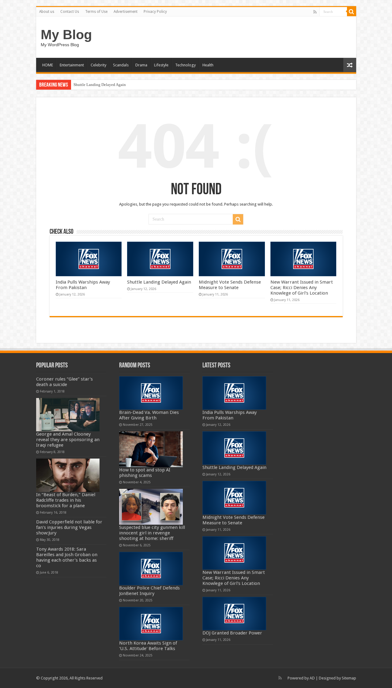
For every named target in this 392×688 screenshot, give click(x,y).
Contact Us (69, 11)
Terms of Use (96, 11)
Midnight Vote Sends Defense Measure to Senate (230, 284)
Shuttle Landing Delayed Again (100, 84)
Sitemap (349, 678)
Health (207, 65)
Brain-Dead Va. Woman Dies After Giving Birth (149, 415)
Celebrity (98, 65)
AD (312, 678)
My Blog (66, 34)
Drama (141, 65)
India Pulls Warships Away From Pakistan (83, 284)
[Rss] (315, 12)
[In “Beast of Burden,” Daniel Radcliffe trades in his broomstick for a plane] (68, 475)
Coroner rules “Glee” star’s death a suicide (64, 381)
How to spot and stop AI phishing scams (144, 472)
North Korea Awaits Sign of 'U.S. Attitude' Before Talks (148, 645)
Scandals (121, 65)
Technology (185, 65)
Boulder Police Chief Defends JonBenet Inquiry (149, 590)
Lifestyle (161, 65)
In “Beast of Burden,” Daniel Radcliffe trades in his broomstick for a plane (65, 500)
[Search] (351, 11)
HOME (47, 65)
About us (46, 11)
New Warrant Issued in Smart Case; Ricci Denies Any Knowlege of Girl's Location (301, 287)
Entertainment (72, 65)
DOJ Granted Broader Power (232, 633)
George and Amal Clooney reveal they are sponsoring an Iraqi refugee (68, 439)
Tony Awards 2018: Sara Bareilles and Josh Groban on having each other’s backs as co (66, 557)
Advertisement (126, 11)
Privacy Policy (155, 11)
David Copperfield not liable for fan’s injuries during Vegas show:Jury (69, 527)
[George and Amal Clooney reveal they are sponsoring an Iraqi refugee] (68, 414)
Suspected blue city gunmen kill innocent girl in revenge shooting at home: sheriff (152, 533)
